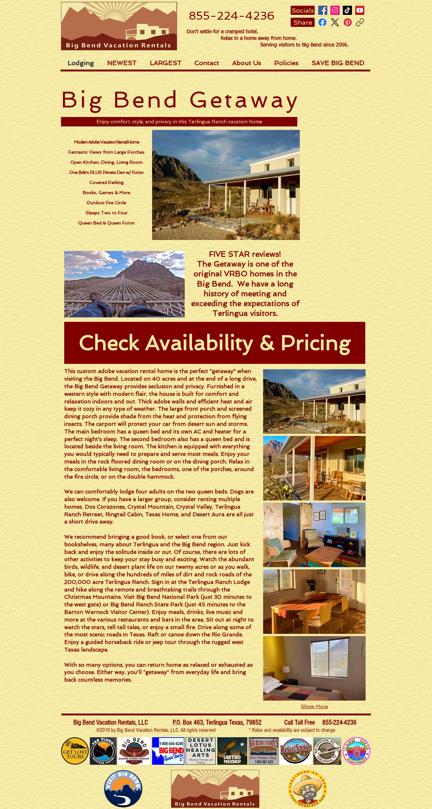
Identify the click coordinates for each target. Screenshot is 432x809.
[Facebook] (322, 10)
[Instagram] (335, 10)
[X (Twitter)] (335, 22)
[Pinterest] (348, 22)
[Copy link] (360, 22)
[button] (303, 10)
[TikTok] (347, 10)
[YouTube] (359, 10)
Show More (314, 706)
